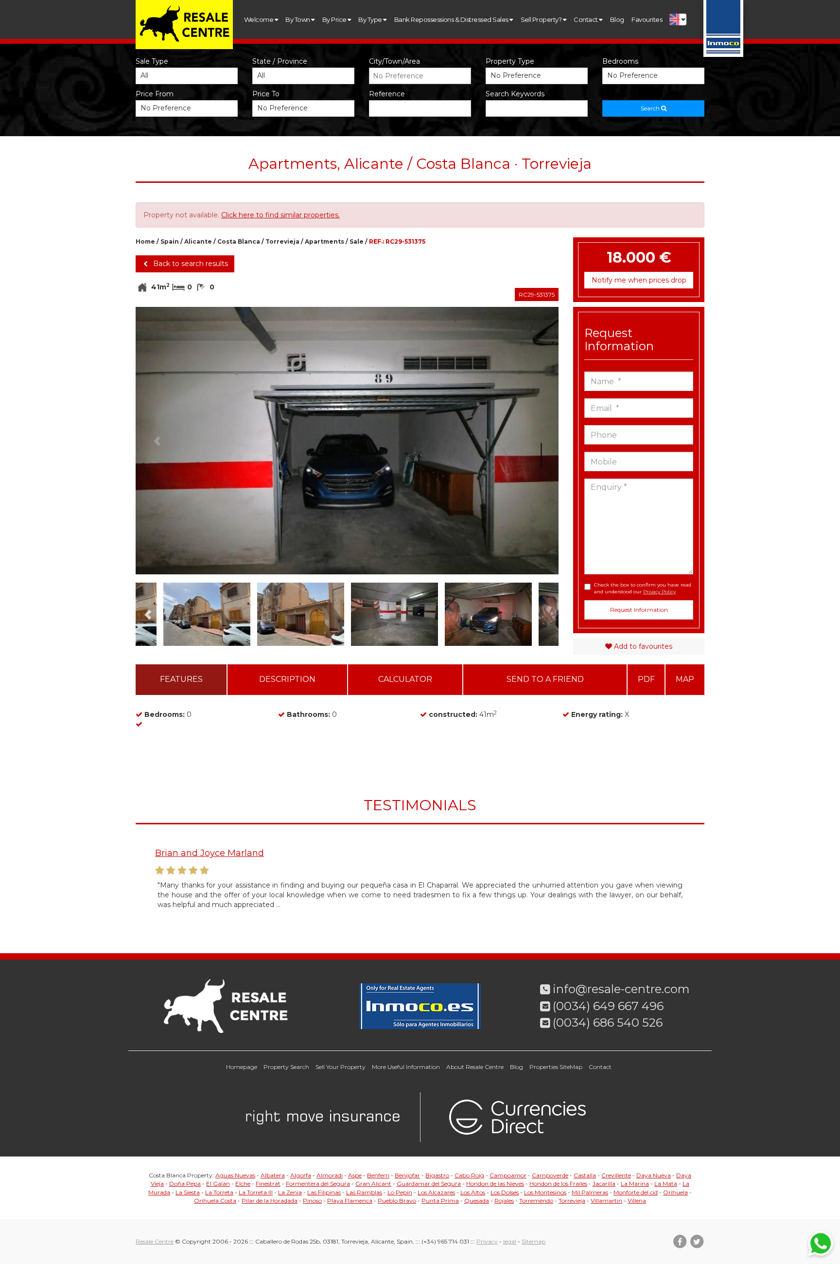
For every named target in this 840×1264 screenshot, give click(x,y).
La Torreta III (256, 1192)
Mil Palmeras (590, 1192)
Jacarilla (604, 1183)
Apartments (324, 241)
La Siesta (187, 1192)
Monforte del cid (635, 1192)
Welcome (259, 19)
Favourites (646, 19)
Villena (637, 1200)
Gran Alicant (373, 1183)
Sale (357, 241)
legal (509, 1241)
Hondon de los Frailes (558, 1183)
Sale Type (152, 61)
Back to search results (189, 263)
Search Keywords (515, 93)
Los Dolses (504, 1192)
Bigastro (437, 1175)
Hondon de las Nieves (495, 1183)
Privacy (487, 1241)
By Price (335, 19)
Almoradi (329, 1175)
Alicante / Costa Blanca (222, 241)
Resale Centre (155, 1241)
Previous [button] (157, 440)
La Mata (665, 1183)
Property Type (510, 61)
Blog (617, 19)
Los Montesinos (545, 1192)
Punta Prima (440, 1200)
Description (287, 679)
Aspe (355, 1175)
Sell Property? (542, 19)
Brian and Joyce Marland (209, 853)
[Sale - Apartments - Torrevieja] (347, 448)
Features (181, 679)
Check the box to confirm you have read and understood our (642, 588)
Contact (586, 19)
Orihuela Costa (215, 1200)
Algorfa (300, 1175)
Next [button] (537, 440)
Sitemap (533, 1241)
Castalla (585, 1175)
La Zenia (290, 1192)
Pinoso (312, 1200)
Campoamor (508, 1175)
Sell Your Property (340, 1066)
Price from (155, 93)
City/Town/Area (394, 61)
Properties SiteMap (555, 1066)
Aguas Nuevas (235, 1175)
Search (651, 108)
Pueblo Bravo (397, 1200)
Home (145, 241)
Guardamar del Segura (429, 1183)
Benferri (378, 1175)
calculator (405, 679)
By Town (298, 19)
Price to (266, 93)
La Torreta (219, 1192)
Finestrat (268, 1183)
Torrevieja (282, 241)
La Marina (635, 1183)
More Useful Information (406, 1066)
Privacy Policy (659, 591)
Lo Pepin (399, 1192)
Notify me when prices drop (639, 280)
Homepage (241, 1066)
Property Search (286, 1066)
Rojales (504, 1200)
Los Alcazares (436, 1192)
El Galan (218, 1183)
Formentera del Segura (318, 1183)
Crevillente (616, 1175)
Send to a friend (545, 679)
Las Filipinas (324, 1192)
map (685, 679)
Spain (169, 241)
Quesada (476, 1200)
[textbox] (422, 76)
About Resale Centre (475, 1066)
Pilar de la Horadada (270, 1200)
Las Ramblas (364, 1192)
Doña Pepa (185, 1183)
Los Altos (472, 1192)
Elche (242, 1183)
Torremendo (536, 1200)
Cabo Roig (469, 1175)
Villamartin (606, 1200)
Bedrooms (620, 61)
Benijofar (407, 1175)
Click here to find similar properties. (280, 215)
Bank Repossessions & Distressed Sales (451, 19)
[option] (347, 448)
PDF (646, 679)
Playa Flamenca (349, 1200)
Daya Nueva (653, 1175)
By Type (370, 19)
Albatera (273, 1175)
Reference (387, 93)
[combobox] (420, 76)
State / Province (279, 61)
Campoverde (550, 1175)
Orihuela (675, 1192)
